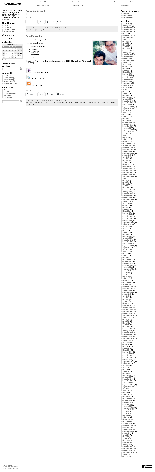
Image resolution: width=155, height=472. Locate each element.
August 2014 (126, 201)
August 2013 (126, 224)
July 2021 (125, 41)
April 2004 (125, 439)
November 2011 (127, 265)
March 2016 (126, 165)
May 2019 (125, 91)
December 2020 (127, 55)
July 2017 (125, 134)
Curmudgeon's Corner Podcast (124, 2)
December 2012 (127, 240)
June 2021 (125, 43)
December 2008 (127, 333)
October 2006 (127, 383)
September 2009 (128, 315)
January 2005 (127, 423)
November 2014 (127, 195)
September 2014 (128, 199)
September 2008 (128, 338)
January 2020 (127, 76)
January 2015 (127, 192)
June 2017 (125, 136)
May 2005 (125, 416)
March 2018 (126, 118)
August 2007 (126, 363)
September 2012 (128, 246)
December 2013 (127, 217)
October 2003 (127, 450)
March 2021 (126, 49)
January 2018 (127, 122)
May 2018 (125, 114)
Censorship (36, 102)
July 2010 (125, 296)
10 (18, 51)
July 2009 (125, 319)
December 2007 (127, 356)
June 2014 (125, 205)
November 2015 (127, 172)
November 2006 (127, 381)
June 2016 (125, 159)
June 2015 (125, 182)
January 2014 (127, 215)
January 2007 (127, 377)
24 (18, 55)
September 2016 (128, 153)
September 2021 (128, 37)
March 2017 (126, 141)
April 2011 (125, 278)
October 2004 (127, 429)
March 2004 (126, 441)
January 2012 (127, 261)
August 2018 (126, 109)
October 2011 (127, 267)
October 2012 (127, 244)
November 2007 (127, 358)
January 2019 (127, 99)
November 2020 (127, 56)
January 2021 (127, 53)
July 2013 (125, 226)
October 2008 (127, 336)
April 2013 (125, 232)
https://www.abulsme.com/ (10, 468)
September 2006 (128, 385)
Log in (6, 25)
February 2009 (127, 329)
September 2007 (128, 362)
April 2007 (125, 371)
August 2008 (126, 340)
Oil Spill (64, 102)
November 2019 (127, 80)
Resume (6, 90)
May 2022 (125, 33)
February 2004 (127, 443)
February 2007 (127, 375)
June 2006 (125, 390)
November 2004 (127, 427)
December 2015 (127, 170)
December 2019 (127, 78)
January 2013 (127, 238)
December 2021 (127, 35)
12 (4, 53)
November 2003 (127, 448)
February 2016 (127, 167)
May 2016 (125, 161)
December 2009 (127, 309)
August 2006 (126, 387)
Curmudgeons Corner (107, 102)
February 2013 (127, 236)
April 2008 (125, 348)
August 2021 (126, 39)
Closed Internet (46, 102)
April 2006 (125, 394)
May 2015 (125, 184)
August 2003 (126, 454)
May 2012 (125, 253)
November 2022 (127, 31)
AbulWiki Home (9, 76)
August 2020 (126, 62)
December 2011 (127, 263)
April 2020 (125, 70)
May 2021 (125, 45)
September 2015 (128, 176)
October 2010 (127, 290)
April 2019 (125, 93)
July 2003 (125, 456)
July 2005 (125, 412)
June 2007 (125, 367)
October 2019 (127, 82)
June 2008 (125, 344)
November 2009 (127, 311)
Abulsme (125, 13)
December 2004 (127, 425)
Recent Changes (9, 81)
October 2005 (127, 406)
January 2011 (127, 284)
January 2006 (127, 400)
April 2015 (125, 186)
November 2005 (127, 404)
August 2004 (126, 433)
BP (31, 102)
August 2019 (126, 85)
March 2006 (126, 396)
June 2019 (125, 89)
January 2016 (127, 168)
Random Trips (78, 5)
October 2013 (127, 221)
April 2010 (125, 302)
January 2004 (127, 445)
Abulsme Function (10, 94)
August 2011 (126, 271)
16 (15, 53)
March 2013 (126, 234)
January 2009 (127, 331)
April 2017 (125, 139)
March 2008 (126, 350)
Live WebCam (124, 5)
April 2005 (125, 418)
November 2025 (127, 28)
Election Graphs (77, 2)
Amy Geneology (9, 80)
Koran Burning (56, 102)
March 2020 (126, 72)
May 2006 (125, 392)
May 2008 (125, 346)
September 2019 (128, 83)
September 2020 (128, 60)
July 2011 (125, 273)
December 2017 (127, 124)
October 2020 (127, 58)
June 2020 (125, 66)
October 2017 (127, 128)
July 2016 (125, 157)
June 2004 (125, 435)
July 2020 (125, 64)
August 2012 (126, 248)
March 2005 (126, 419)
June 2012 (125, 251)
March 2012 (126, 257)
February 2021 (127, 51)
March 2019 (126, 95)
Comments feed (9, 29)
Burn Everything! (34, 36)
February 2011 (127, 282)
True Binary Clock (43, 5)
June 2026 (125, 24)
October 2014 (127, 197)
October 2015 (127, 174)
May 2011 (125, 277)
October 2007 (127, 360)
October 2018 (127, 105)
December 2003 (127, 446)
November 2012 (127, 242)
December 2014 (127, 194)
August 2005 (126, 410)
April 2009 (125, 325)
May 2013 (125, 230)
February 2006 (127, 398)
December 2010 (127, 286)
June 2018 (125, 112)
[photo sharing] (26, 15)
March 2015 (126, 188)
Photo (45, 30)
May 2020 (125, 68)
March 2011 (126, 280)
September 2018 (128, 107)
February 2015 (127, 190)
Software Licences (86, 102)
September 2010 (128, 292)
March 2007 (126, 373)
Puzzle (32, 30)
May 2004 (125, 437)
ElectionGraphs (127, 17)
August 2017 (126, 132)
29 (12, 57)
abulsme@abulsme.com (10, 466)
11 (21, 51)
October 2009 (127, 313)
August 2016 (126, 155)
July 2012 (125, 250)
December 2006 (127, 379)
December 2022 (127, 29)
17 (18, 53)
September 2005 (128, 408)
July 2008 (125, 342)
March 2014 (126, 211)
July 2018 (125, 111)
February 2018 (127, 120)
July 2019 (125, 87)
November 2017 (127, 126)
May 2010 (125, 300)
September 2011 (128, 269)
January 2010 (127, 307)
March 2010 (126, 304)
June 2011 (125, 275)
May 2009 (125, 323)
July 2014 (125, 203)
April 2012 (125, 255)
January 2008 (127, 354)
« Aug (4, 59)
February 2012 (127, 259)
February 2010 (127, 306)
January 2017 (127, 145)
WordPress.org (9, 31)
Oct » (9, 59)
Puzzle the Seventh (36, 11)
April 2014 (125, 209)
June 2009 (125, 321)
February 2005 (127, 421)
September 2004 (128, 431)
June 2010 (125, 298)
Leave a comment (54, 30)
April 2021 (125, 47)
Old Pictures (8, 96)
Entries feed (8, 27)
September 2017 (128, 130)
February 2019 (127, 97)
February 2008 (127, 352)
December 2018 (127, 101)
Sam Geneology (9, 78)
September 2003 (128, 452)
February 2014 (127, 213)
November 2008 (127, 334)
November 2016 (127, 149)
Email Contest (9, 92)
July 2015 (125, 180)
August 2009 (126, 317)
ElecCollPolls (127, 15)
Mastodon (5, 19)
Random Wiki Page (10, 83)
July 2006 (125, 389)
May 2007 (125, 369)
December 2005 (127, 402)
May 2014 (125, 207)
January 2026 (127, 26)
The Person (8, 97)
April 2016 (125, 163)
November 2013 (127, 219)
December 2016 (127, 147)
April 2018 (125, 116)
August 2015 (126, 178)
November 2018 (127, 103)
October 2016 (127, 151)
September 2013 (128, 223)
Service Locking (73, 102)
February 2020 (127, 74)
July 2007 (125, 365)
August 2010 (126, 294)
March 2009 (126, 327)
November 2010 (127, 288)
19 (4, 55)
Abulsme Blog (43, 2)
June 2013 (125, 228)
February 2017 (127, 143)
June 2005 (125, 414)
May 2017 (125, 138)
